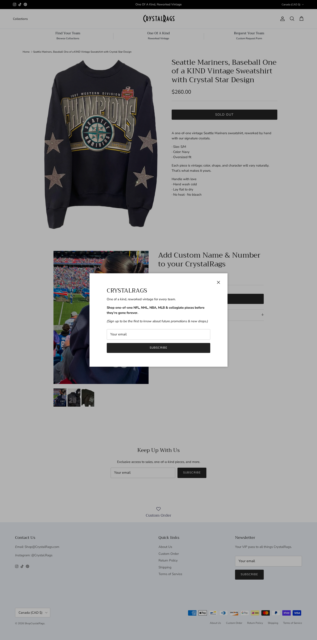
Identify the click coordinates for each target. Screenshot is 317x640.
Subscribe (158, 348)
